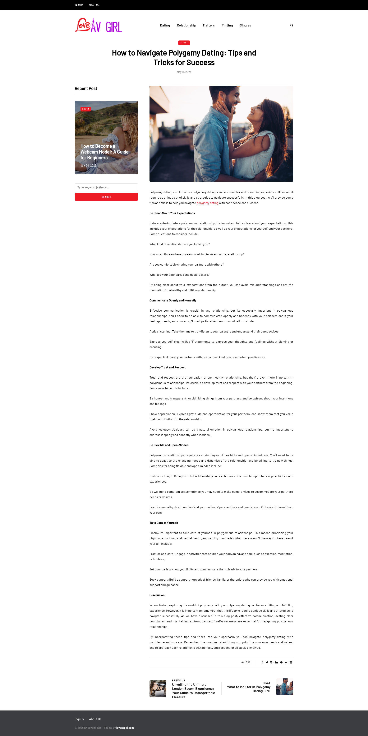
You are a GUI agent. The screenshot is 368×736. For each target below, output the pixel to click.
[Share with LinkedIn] (276, 662)
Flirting (227, 25)
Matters (209, 25)
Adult (86, 109)
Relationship (186, 25)
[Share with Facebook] (262, 662)
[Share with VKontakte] (286, 662)
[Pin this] (281, 662)
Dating (165, 25)
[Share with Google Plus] (271, 662)
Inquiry (79, 4)
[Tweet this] (266, 662)
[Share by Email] (290, 662)
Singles (245, 25)
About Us (94, 4)
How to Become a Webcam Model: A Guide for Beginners (104, 151)
